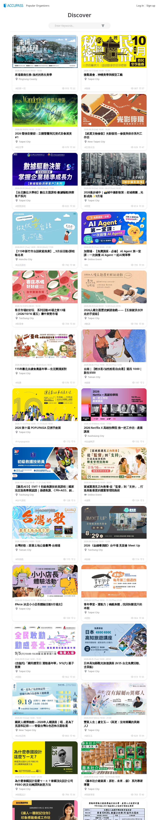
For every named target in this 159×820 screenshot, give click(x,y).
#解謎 (87, 323)
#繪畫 (87, 382)
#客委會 (19, 323)
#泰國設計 (21, 794)
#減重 (87, 500)
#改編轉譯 (89, 441)
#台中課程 (21, 500)
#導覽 (87, 206)
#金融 (87, 559)
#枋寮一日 (21, 88)
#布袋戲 (19, 559)
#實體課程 (21, 206)
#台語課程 (21, 264)
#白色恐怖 (21, 735)
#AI (86, 264)
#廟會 (87, 88)
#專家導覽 (89, 794)
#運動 (87, 618)
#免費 (18, 382)
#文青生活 (89, 147)
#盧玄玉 (88, 735)
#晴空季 (19, 147)
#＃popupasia (23, 441)
